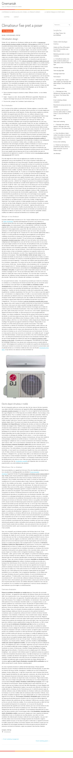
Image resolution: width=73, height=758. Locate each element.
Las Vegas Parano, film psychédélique (60, 34)
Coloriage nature (58, 118)
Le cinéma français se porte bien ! (55, 12)
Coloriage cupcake (58, 67)
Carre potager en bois (59, 88)
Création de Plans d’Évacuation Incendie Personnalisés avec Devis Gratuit (62, 49)
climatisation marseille (21, 461)
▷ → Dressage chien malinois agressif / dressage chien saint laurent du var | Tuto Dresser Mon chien (62, 127)
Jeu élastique (57, 153)
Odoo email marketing (59, 121)
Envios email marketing (60, 142)
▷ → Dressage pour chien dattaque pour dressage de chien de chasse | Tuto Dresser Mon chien (62, 94)
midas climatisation (8, 221)
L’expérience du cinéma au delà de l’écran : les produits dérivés (21, 12)
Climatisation (9, 31)
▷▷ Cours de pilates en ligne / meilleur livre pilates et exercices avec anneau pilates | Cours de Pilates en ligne (62, 136)
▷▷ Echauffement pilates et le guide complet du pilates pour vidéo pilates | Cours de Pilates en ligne (62, 61)
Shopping (6, 17)
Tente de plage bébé (59, 70)
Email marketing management (10, 739)
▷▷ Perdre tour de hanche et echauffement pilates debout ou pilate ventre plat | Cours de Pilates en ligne (62, 147)
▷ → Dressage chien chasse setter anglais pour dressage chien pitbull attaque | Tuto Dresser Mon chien (62, 82)
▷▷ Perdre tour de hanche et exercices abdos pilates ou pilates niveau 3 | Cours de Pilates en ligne (62, 112)
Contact (16, 17)
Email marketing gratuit (42, 741)
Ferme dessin (57, 76)
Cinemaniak (9, 3)
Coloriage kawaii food (59, 73)
